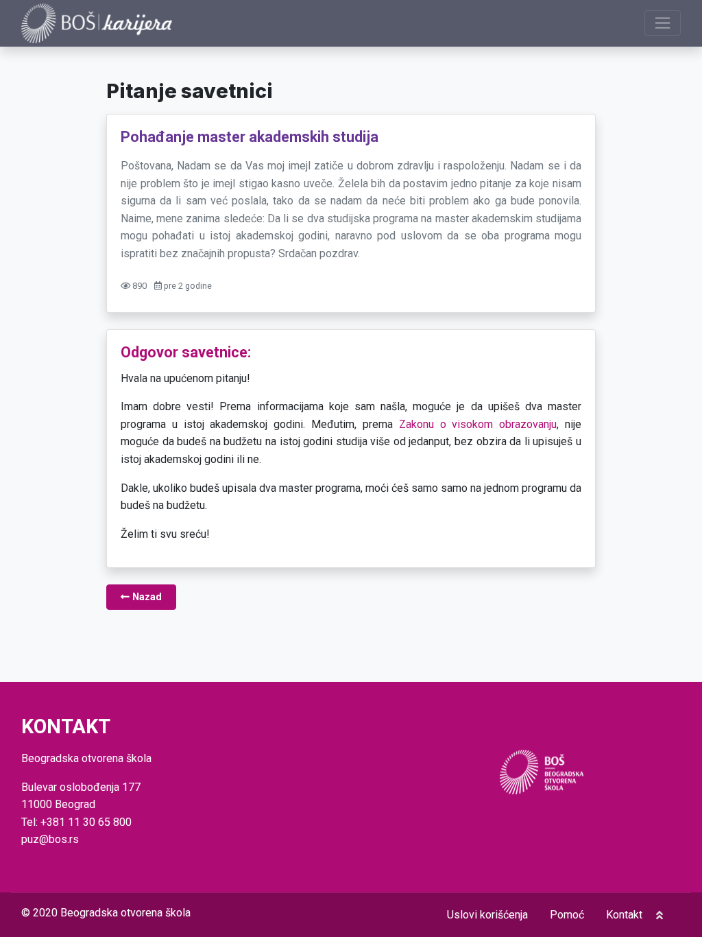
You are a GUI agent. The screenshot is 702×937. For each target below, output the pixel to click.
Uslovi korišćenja (487, 914)
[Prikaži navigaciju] (662, 23)
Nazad (146, 597)
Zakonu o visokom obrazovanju (478, 424)
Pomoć (567, 914)
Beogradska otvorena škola (125, 912)
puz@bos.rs (50, 839)
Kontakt (624, 914)
